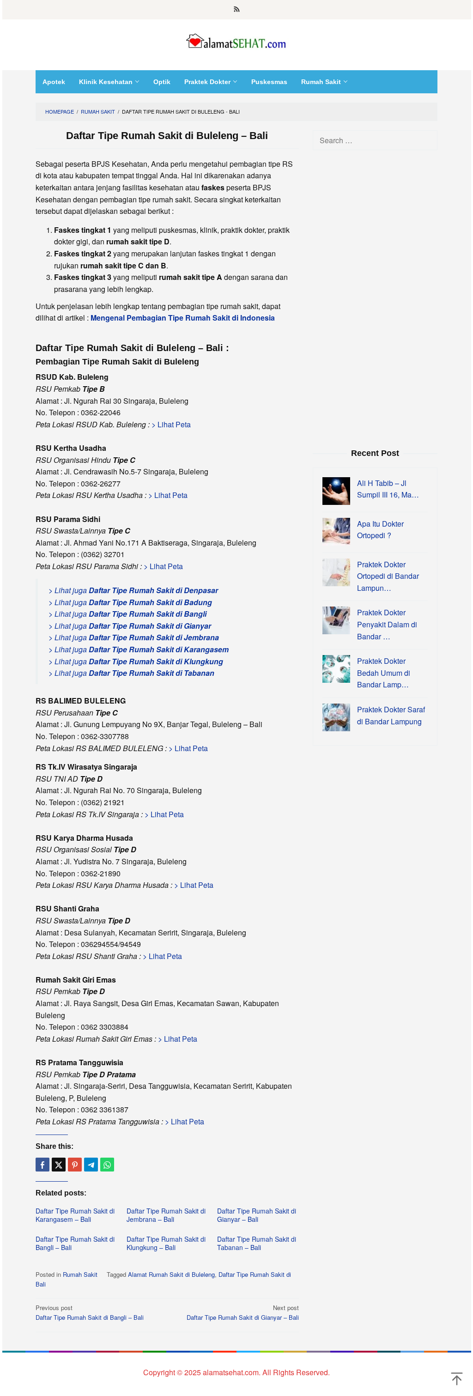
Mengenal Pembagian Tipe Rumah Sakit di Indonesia (183, 317)
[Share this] (42, 1164)
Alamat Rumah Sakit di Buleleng (171, 1274)
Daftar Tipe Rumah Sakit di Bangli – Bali (75, 1243)
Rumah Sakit (80, 1274)
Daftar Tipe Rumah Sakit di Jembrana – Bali (166, 1215)
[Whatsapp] (107, 1164)
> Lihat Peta (171, 424)
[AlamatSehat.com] (237, 39)
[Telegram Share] (91, 1164)
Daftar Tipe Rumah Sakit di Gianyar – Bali (256, 1215)
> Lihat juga (133, 590)
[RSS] (237, 9)
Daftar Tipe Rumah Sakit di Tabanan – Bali (256, 1243)
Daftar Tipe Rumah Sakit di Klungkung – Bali (166, 1243)
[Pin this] (75, 1164)
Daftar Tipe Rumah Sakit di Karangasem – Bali (75, 1215)
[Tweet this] (59, 1164)
